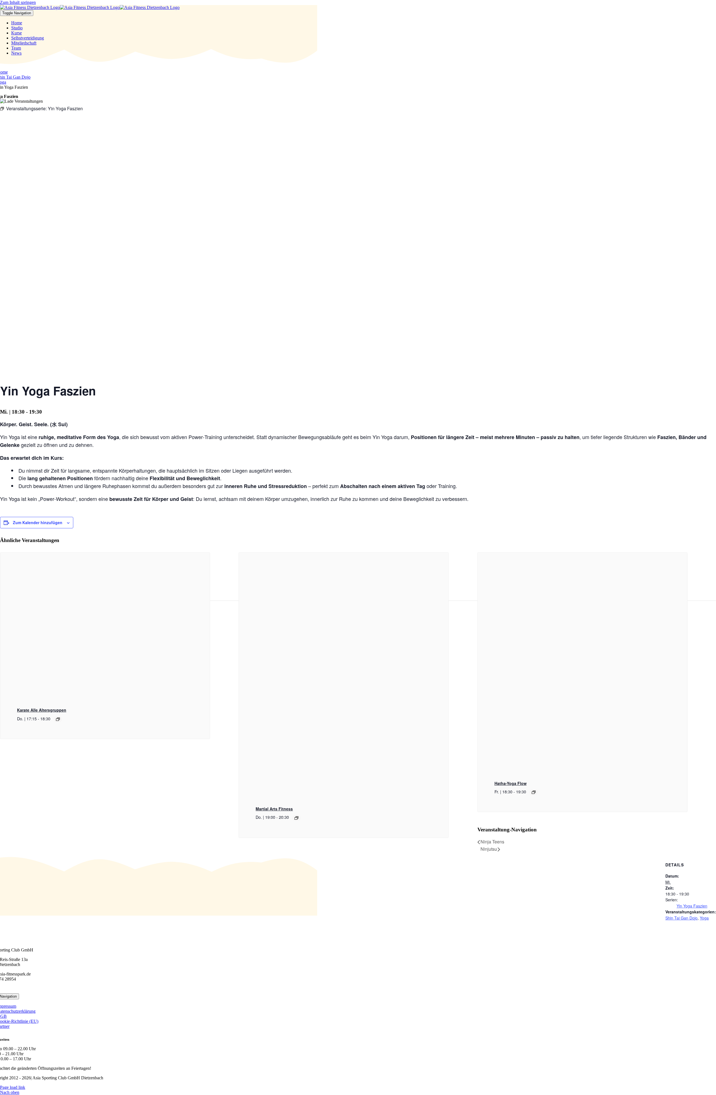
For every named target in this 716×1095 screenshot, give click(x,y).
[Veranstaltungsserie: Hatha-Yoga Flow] (534, 792)
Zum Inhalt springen (18, 2)
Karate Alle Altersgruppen (41, 710)
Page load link (12, 1087)
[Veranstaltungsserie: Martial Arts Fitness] (296, 818)
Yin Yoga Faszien (692, 906)
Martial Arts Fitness (274, 809)
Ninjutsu (489, 849)
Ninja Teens (492, 841)
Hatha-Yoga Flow (510, 783)
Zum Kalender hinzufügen (37, 522)
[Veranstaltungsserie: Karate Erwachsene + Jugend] (58, 719)
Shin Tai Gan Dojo (681, 918)
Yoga (704, 918)
